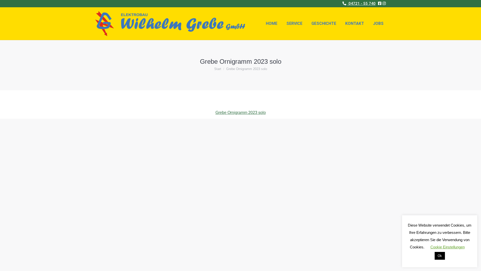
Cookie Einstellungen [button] (447, 247)
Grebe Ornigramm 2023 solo (240, 112)
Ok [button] (440, 256)
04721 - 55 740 (361, 3)
